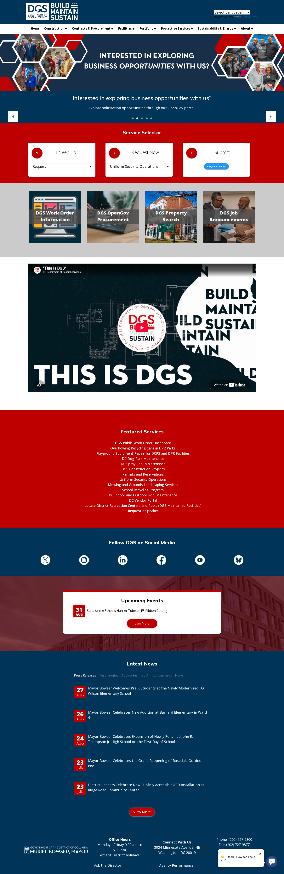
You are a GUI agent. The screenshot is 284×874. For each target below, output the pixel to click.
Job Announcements (156, 675)
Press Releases (85, 675)
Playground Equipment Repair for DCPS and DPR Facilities (143, 453)
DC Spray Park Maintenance (143, 463)
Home (35, 28)
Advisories (129, 675)
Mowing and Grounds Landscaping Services (143, 484)
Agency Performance (176, 865)
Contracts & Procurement (91, 28)
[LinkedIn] (122, 560)
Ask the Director (107, 865)
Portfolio (146, 28)
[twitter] (45, 560)
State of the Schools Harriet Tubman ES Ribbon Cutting (127, 610)
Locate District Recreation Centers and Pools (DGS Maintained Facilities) (143, 505)
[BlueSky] (238, 560)
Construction (54, 28)
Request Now (216, 166)
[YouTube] (200, 560)
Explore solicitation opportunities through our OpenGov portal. (142, 108)
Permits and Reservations (143, 474)
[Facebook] (161, 560)
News (179, 675)
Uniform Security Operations (143, 479)
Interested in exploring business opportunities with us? (142, 97)
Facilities (125, 28)
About (245, 28)
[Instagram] (84, 560)
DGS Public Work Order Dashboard (143, 443)
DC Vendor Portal (143, 500)
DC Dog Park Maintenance (143, 458)
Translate (250, 17)
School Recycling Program (143, 490)
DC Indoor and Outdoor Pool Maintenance (143, 495)
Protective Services (175, 28)
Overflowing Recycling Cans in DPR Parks (143, 448)
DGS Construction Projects (143, 469)
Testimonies (108, 675)
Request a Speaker (143, 510)
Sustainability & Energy (215, 28)
